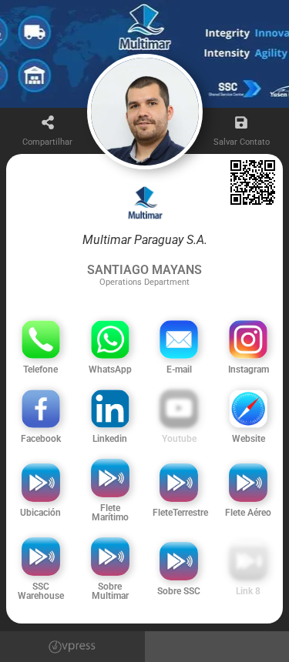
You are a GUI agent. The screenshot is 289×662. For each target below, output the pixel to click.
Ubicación (40, 512)
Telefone (40, 369)
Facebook (41, 438)
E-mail (179, 369)
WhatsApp (110, 369)
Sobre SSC (178, 591)
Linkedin (109, 438)
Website (248, 438)
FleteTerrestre (180, 512)
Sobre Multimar (110, 591)
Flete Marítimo (110, 513)
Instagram (248, 369)
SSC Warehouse (41, 591)
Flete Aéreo (248, 512)
